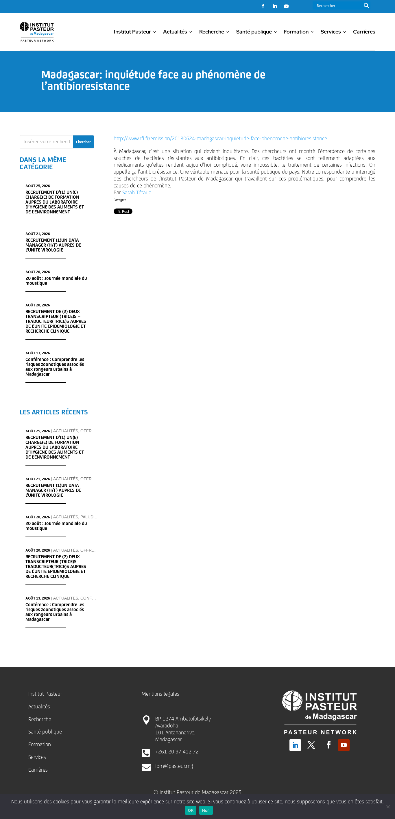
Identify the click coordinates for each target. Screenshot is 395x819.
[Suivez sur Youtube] (286, 6)
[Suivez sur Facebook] (263, 6)
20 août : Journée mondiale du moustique (56, 281)
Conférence (94, 598)
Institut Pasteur (132, 31)
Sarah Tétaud (137, 192)
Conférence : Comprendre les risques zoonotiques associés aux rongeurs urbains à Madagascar (54, 367)
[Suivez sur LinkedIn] (274, 6)
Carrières (364, 31)
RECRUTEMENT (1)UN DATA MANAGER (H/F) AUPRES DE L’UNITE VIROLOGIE (53, 245)
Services (331, 31)
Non (206, 810)
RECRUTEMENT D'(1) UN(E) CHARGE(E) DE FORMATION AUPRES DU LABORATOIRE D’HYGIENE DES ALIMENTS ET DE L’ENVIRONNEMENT (54, 202)
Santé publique (254, 31)
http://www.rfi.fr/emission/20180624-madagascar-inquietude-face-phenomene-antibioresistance (220, 138)
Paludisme (91, 517)
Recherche (211, 31)
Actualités (175, 31)
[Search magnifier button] (366, 5)
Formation (296, 31)
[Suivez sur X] (311, 745)
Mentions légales (160, 693)
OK (190, 810)
